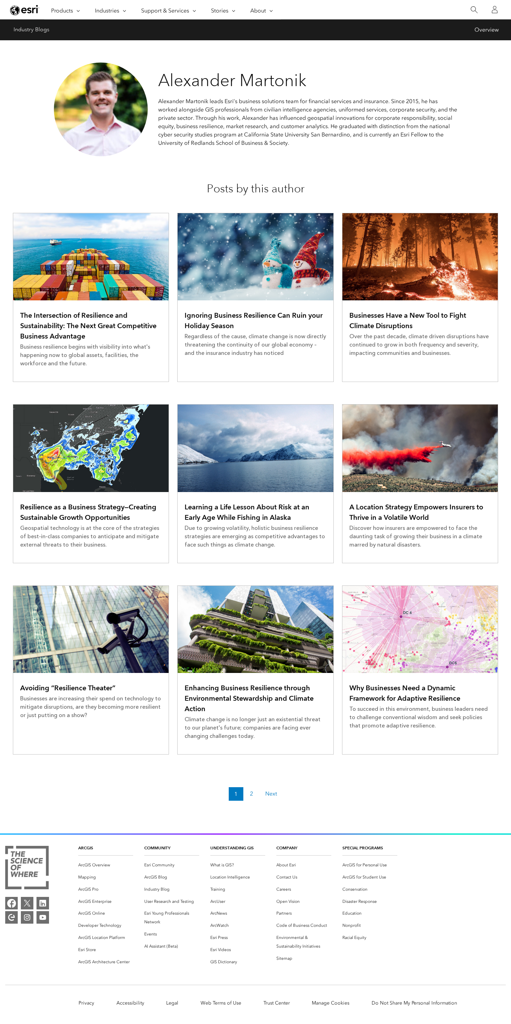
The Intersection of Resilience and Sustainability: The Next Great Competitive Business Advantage (88, 325)
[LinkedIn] (42, 903)
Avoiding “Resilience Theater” (67, 688)
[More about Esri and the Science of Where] (27, 869)
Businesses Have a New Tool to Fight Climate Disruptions (407, 320)
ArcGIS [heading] (85, 847)
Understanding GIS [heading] (232, 847)
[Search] (474, 9)
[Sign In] (495, 9)
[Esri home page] (24, 10)
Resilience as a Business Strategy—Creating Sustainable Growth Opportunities (88, 512)
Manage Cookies (330, 1003)
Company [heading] (286, 847)
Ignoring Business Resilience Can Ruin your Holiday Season (254, 320)
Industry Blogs (31, 29)
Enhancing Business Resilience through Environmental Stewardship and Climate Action (249, 698)
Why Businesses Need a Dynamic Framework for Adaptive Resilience (404, 693)
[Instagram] (27, 917)
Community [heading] (157, 847)
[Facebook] (11, 903)
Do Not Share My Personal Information (414, 1003)
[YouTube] (42, 917)
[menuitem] (105, 865)
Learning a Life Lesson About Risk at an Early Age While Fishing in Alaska (247, 512)
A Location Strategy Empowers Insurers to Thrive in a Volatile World (416, 512)
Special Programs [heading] (362, 847)
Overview (486, 29)
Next (271, 794)
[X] (27, 903)
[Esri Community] (11, 917)
